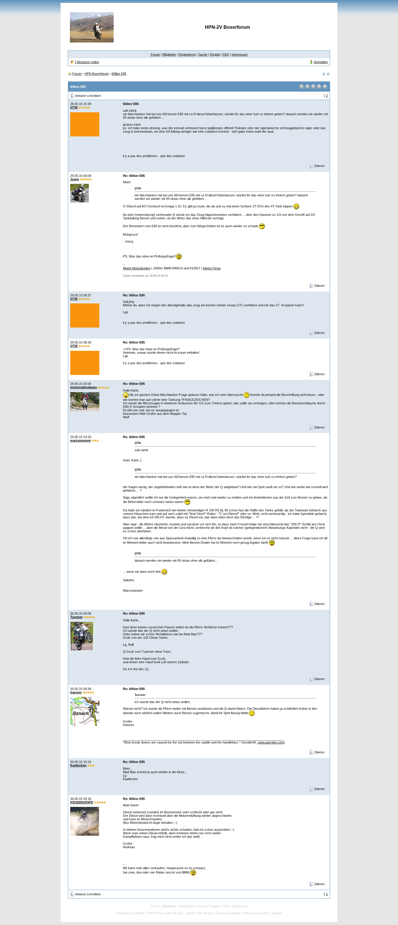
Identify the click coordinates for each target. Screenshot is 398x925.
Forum (155, 54)
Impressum (240, 54)
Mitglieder (169, 54)
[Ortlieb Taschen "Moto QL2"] (328, 73)
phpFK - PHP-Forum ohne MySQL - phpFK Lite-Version (174, 913)
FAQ (226, 54)
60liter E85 (119, 73)
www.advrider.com (271, 742)
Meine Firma (212, 268)
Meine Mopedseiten (136, 268)
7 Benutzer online (87, 62)
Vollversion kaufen (255, 913)
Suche (202, 54)
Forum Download (228, 913)
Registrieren (187, 54)
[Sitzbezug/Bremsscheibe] (324, 73)
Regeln (215, 54)
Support (276, 913)
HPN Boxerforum (96, 73)
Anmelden (321, 62)
